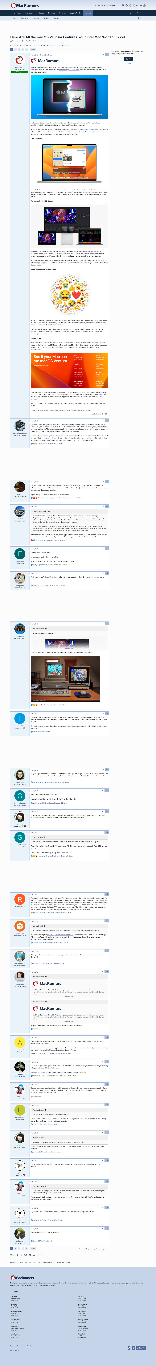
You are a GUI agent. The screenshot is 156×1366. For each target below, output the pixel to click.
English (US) (141, 1348)
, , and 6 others (55, 856)
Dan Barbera (14, 1326)
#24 (107, 1208)
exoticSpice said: (38, 1186)
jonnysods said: (38, 837)
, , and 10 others (51, 585)
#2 (107, 420)
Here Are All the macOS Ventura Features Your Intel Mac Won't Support (65, 410)
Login (129, 63)
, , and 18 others (52, 705)
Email (12, 1300)
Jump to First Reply (46, 55)
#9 (107, 770)
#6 (107, 573)
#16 (107, 971)
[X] (134, 5)
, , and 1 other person (54, 1076)
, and (47, 1152)
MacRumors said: (38, 629)
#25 (107, 1228)
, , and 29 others (50, 443)
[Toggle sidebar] (144, 18)
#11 (107, 811)
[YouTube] (137, 5)
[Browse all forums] (138, 18)
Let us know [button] (111, 5)
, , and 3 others (53, 1053)
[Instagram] (130, 5)
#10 (107, 790)
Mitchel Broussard (16, 1311)
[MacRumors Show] (123, 5)
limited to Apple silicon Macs (69, 70)
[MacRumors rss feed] (141, 5)
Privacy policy (15, 1346)
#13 (107, 894)
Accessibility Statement (29, 1346)
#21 (107, 1132)
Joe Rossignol (82, 1304)
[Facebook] (127, 5)
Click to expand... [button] (69, 648)
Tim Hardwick (82, 1311)
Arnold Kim (14, 1296)
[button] (28, 13)
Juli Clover (14, 1304)
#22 (107, 1160)
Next (32, 49)
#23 (107, 1181)
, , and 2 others (60, 498)
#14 (107, 921)
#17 (107, 1037)
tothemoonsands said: (40, 511)
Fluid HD (16, 1350)
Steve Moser (14, 1334)
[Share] (103, 54)
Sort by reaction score (42, 41)
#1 (107, 55)
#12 (107, 832)
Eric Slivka (81, 1296)
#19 (107, 1084)
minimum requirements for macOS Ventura (86, 129)
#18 (107, 1062)
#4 (107, 506)
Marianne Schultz (83, 1319)
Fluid (11, 1350)
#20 (107, 1105)
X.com (16, 1300)
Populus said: (37, 1138)
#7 (107, 623)
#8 (107, 713)
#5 (107, 548)
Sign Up (128, 59)
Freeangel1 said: (38, 1110)
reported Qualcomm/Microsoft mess (60, 935)
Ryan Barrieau (82, 1326)
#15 (107, 951)
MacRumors (16, 41)
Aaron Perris (81, 1334)
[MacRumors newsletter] (144, 5)
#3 (107, 481)
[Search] (141, 18)
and (41, 731)
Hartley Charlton (15, 1319)
